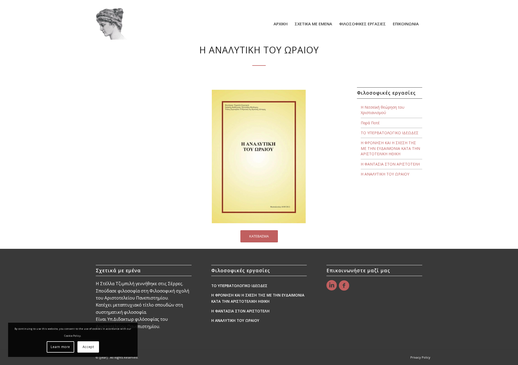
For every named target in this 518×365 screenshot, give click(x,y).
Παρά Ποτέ (370, 122)
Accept (88, 347)
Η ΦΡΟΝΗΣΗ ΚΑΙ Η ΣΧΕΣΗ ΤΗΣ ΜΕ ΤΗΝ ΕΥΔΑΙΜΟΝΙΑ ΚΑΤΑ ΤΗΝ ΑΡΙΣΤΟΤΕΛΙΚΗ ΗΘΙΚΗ (390, 148)
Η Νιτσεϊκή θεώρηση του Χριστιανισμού (382, 110)
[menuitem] (280, 24)
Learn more (60, 347)
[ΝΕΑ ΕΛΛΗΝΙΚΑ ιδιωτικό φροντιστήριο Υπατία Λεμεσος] (112, 24)
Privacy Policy (420, 357)
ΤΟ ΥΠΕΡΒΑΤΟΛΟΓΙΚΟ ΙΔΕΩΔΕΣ (389, 132)
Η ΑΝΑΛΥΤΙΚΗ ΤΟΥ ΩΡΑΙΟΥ (385, 174)
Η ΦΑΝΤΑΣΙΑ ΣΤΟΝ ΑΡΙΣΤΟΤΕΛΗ (390, 164)
